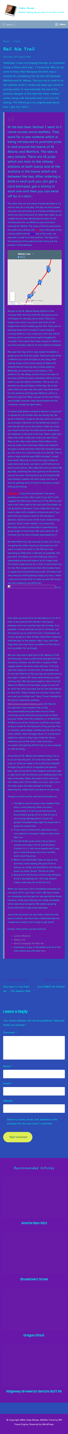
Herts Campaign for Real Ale (29, 943)
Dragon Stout (34, 1335)
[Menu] (56, 24)
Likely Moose (26, 8)
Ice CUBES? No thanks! (51, 986)
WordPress (47, 1424)
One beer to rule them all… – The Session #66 (16, 989)
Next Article (52, 980)
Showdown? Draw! (34, 1279)
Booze (6, 41)
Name (7, 1066)
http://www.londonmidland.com (25, 704)
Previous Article (18, 980)
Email (7, 1083)
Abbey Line (19, 939)
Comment (10, 1032)
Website (8, 1100)
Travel (17, 41)
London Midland (22, 936)
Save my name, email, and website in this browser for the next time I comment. (32, 1121)
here (43, 951)
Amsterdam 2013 (34, 1223)
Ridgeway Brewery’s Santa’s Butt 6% (34, 1391)
